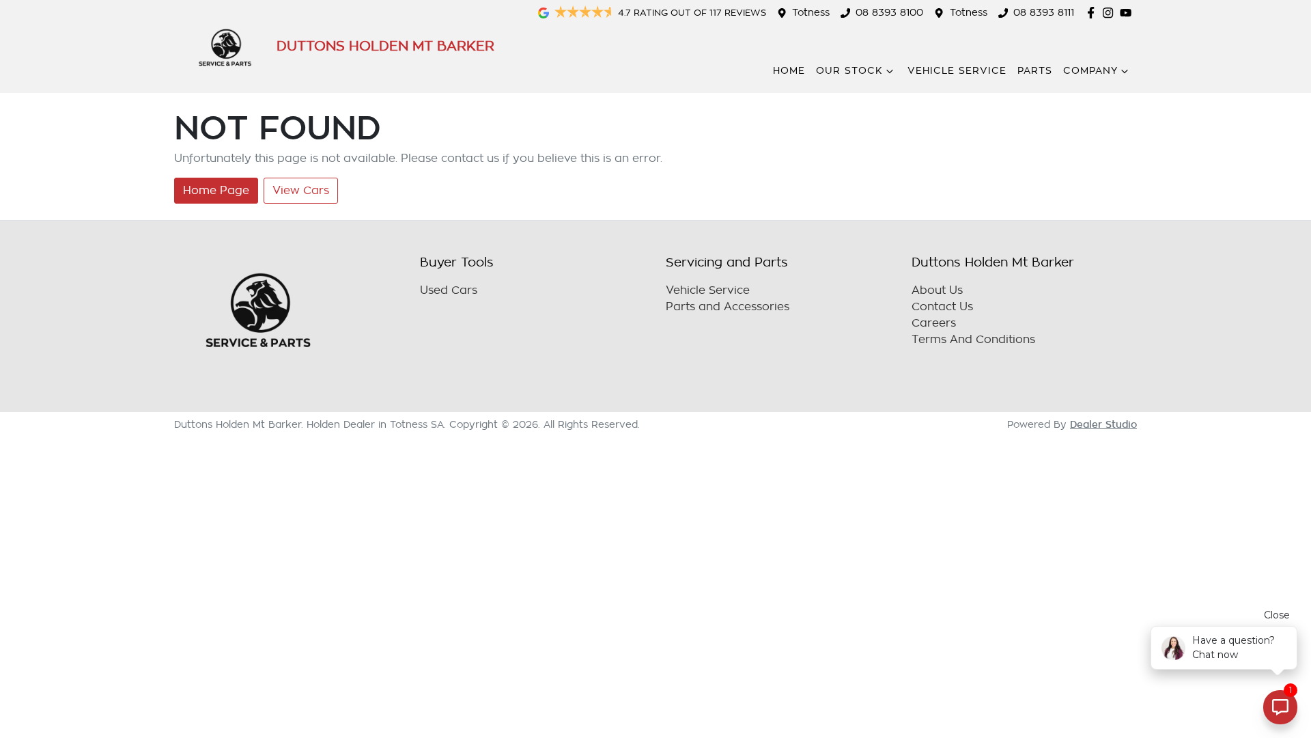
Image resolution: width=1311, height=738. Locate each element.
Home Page (216, 190)
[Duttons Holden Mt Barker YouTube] (1128, 12)
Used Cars (448, 290)
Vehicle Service (956, 71)
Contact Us (942, 306)
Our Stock (849, 71)
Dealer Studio (1103, 424)
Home (789, 71)
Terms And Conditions (973, 339)
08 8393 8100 (889, 13)
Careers (934, 323)
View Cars (300, 190)
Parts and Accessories (727, 306)
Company (1090, 71)
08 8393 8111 (1043, 13)
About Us (937, 290)
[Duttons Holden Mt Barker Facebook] (1093, 12)
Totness (811, 13)
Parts (1034, 71)
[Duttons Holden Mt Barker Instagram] (1110, 12)
